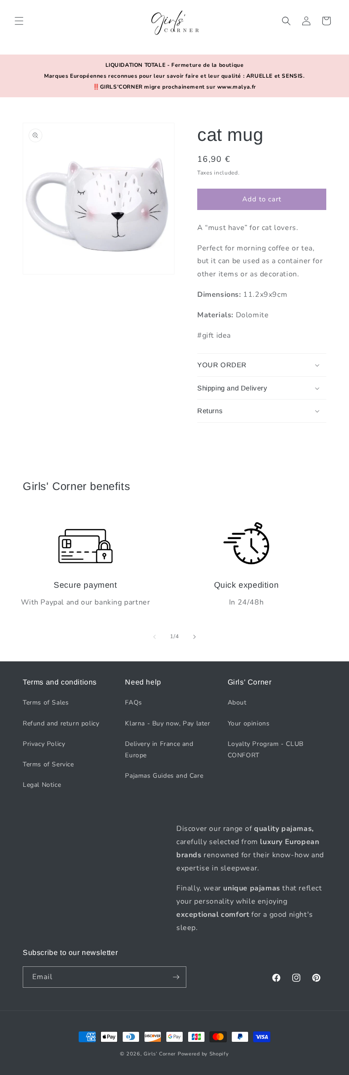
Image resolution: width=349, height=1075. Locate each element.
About (237, 702)
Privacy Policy (44, 744)
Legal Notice (42, 784)
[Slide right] (194, 637)
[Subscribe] (176, 977)
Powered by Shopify (203, 1053)
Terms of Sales (46, 702)
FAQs (133, 702)
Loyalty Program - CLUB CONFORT (266, 750)
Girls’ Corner (160, 1053)
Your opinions (249, 723)
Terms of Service (48, 764)
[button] (19, 21)
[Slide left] (155, 637)
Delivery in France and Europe (159, 750)
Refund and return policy (61, 723)
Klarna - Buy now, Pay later (167, 723)
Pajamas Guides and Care (164, 775)
